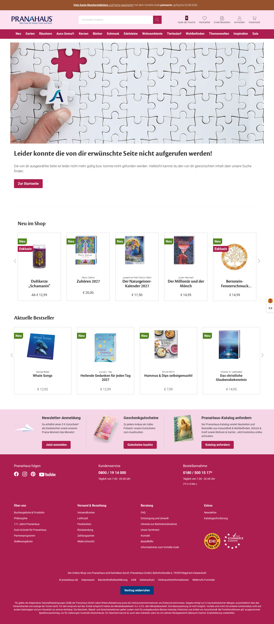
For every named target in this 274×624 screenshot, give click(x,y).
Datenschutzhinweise (174, 603)
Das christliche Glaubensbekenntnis (231, 378)
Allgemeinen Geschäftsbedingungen (47, 603)
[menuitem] (18, 34)
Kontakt (145, 535)
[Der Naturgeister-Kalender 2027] (137, 254)
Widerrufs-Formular (203, 579)
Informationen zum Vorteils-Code (160, 547)
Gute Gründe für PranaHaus (30, 529)
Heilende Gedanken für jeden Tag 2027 (105, 378)
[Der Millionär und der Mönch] (185, 254)
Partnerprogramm (24, 535)
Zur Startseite (28, 184)
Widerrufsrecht (86, 541)
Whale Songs (42, 376)
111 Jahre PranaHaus (27, 524)
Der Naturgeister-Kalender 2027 (137, 284)
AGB (133, 579)
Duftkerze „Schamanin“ (39, 284)
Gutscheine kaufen (140, 445)
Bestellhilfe (147, 541)
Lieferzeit (82, 518)
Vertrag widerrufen (137, 590)
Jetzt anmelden (56, 445)
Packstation (84, 524)
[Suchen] (157, 20)
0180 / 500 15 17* (197, 472)
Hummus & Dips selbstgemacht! (168, 376)
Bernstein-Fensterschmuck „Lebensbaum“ (234, 284)
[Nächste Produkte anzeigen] (259, 261)
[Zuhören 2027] (88, 254)
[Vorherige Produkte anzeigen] (15, 261)
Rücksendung (85, 529)
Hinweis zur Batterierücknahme (159, 524)
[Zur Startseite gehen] (32, 19)
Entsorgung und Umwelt (155, 518)
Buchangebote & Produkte (29, 512)
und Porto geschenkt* (104, 5)
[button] (11, 354)
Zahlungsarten (85, 535)
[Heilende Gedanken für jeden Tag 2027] (105, 348)
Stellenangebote (23, 541)
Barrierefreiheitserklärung (112, 579)
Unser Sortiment (150, 529)
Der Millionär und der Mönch (186, 284)
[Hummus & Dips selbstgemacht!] (168, 348)
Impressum (88, 579)
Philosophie (20, 518)
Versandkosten (86, 512)
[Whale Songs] (42, 348)
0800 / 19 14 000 (112, 472)
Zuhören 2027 (88, 281)
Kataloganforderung (216, 518)
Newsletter (210, 512)
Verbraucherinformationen (173, 579)
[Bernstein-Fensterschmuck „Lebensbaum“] (234, 254)
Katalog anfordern (217, 445)
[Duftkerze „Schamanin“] (39, 254)
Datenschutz (147, 579)
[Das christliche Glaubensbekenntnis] (231, 348)
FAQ (143, 512)
